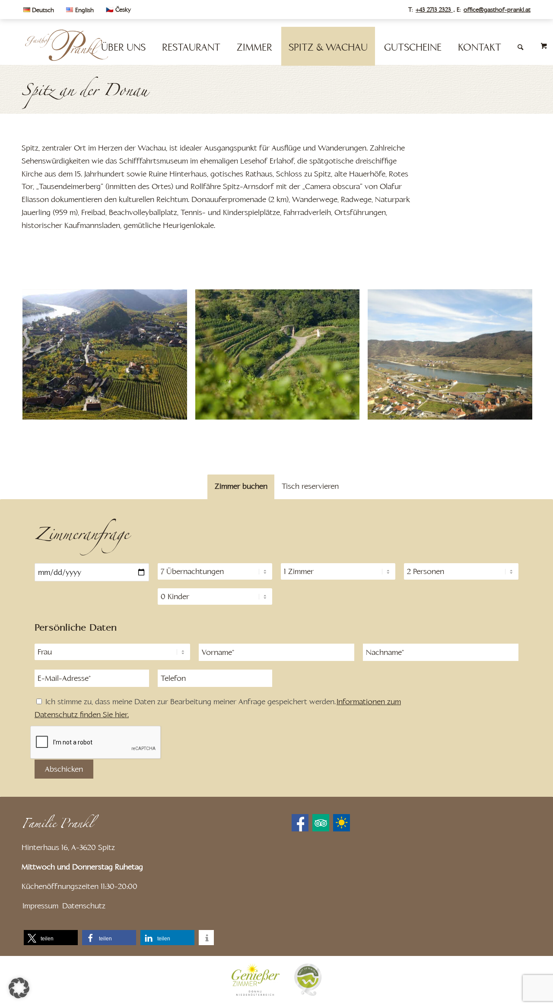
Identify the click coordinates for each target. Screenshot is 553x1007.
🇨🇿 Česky (118, 9)
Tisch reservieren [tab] (310, 486)
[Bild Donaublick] (453, 358)
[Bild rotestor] (280, 358)
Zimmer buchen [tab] (241, 486)
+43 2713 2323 (434, 9)
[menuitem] (41, 9)
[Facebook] (300, 822)
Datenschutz (83, 906)
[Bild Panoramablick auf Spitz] (108, 358)
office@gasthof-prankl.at (497, 9)
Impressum (40, 906)
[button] (51, 937)
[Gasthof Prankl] (66, 45)
